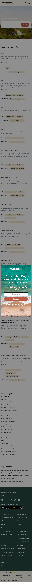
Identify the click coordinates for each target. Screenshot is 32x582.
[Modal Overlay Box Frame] (16, 291)
